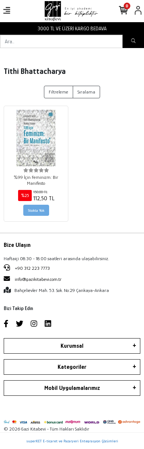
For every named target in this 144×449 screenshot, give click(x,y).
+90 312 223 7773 (32, 268)
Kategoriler (72, 367)
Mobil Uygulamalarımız (72, 388)
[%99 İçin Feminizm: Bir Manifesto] (36, 138)
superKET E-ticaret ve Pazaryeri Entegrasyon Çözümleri (72, 441)
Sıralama (86, 92)
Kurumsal (72, 346)
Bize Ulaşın (17, 245)
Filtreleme (58, 92)
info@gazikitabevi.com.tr (38, 279)
